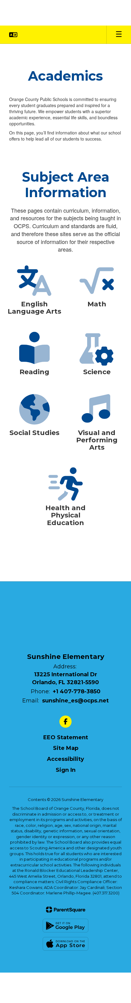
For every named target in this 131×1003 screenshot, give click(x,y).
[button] (13, 35)
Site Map (65, 748)
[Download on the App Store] (65, 944)
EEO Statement (65, 737)
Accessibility (65, 759)
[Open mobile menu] (119, 35)
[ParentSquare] (65, 909)
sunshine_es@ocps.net (75, 700)
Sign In (66, 770)
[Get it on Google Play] (65, 925)
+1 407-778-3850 (77, 691)
